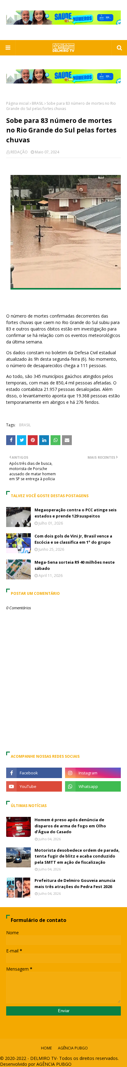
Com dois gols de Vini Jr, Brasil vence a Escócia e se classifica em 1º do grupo (73, 539)
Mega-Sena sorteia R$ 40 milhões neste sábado (75, 565)
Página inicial (17, 103)
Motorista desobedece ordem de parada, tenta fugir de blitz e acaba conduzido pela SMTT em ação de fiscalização (77, 856)
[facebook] (34, 773)
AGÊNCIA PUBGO (73, 1048)
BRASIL (37, 103)
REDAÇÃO (19, 152)
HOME (46, 1048)
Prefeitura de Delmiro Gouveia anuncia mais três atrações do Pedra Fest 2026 (75, 883)
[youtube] (34, 786)
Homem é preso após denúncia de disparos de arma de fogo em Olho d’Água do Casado (70, 825)
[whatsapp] (93, 786)
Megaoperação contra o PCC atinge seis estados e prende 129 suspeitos (76, 513)
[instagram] (93, 773)
